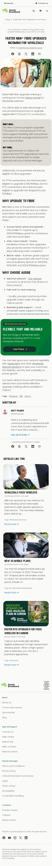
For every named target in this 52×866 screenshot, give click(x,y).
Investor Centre (10, 810)
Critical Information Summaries (18, 776)
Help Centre (8, 736)
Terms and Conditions (13, 766)
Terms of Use (8, 785)
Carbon (27, 396)
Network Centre (9, 751)
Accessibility (8, 790)
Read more (10, 524)
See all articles (19, 434)
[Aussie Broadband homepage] (11, 10)
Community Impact (12, 707)
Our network (35, 278)
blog (8, 19)
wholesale (8, 3)
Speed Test (7, 741)
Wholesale (13, 396)
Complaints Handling (13, 795)
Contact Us (7, 731)
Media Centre (9, 820)
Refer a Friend (9, 746)
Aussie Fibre (13, 363)
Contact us (43, 3)
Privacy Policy (9, 771)
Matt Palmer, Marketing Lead (30, 48)
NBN (21, 396)
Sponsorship (8, 712)
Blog (4, 717)
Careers (6, 815)
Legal (5, 781)
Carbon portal (32, 97)
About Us (6, 702)
